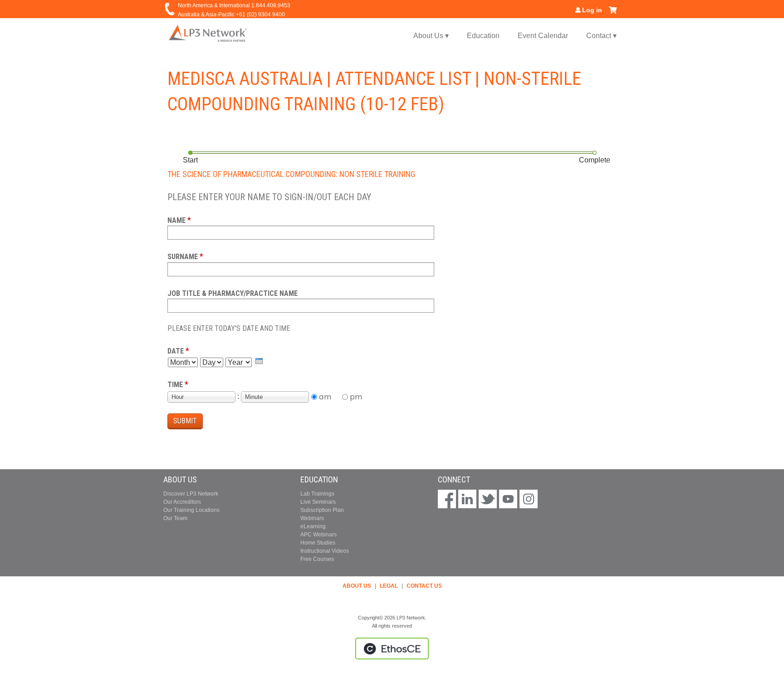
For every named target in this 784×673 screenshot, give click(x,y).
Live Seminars (318, 502)
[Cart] (613, 13)
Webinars (312, 518)
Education (483, 35)
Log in (592, 10)
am (325, 396)
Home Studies (317, 543)
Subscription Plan (322, 510)
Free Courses (317, 559)
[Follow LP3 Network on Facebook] (447, 500)
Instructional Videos (324, 551)
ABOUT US (357, 586)
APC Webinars (318, 534)
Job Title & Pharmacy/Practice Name (232, 293)
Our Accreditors (182, 502)
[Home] (208, 33)
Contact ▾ (601, 35)
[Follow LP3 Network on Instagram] (528, 500)
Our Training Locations (191, 510)
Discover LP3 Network (190, 494)
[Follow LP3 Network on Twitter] (488, 500)
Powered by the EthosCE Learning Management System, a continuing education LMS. (392, 648)
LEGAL (389, 586)
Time (175, 384)
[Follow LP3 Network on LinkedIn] (467, 500)
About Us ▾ (431, 35)
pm (356, 396)
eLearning (313, 526)
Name (176, 220)
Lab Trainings (317, 494)
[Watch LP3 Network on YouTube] (508, 500)
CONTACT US (424, 586)
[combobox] (201, 397)
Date (175, 351)
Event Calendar (543, 35)
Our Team (175, 518)
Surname (182, 256)
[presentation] (259, 361)
